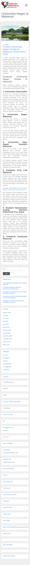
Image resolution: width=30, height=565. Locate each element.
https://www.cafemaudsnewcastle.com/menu (15, 527)
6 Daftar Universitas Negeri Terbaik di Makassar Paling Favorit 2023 (14, 50)
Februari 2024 (7, 330)
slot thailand (6, 450)
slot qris (5, 430)
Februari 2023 (7, 341)
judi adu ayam (7, 533)
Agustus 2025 (7, 312)
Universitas (6, 44)
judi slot (5, 475)
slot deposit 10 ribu (8, 427)
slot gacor (5, 376)
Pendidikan (6, 358)
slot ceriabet (6, 520)
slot (4, 421)
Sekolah (5, 361)
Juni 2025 (6, 318)
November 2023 (7, 339)
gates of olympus (7, 443)
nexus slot (6, 437)
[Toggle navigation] (26, 5)
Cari (4, 269)
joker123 (5, 388)
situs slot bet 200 (8, 481)
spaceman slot (7, 459)
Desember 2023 (7, 336)
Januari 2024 (6, 333)
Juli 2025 (5, 315)
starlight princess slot (9, 462)
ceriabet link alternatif (9, 556)
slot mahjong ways (8, 382)
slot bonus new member (9, 494)
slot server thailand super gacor (12, 401)
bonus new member (8, 468)
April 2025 (6, 324)
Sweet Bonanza (7, 364)
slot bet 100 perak (8, 414)
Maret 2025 (6, 327)
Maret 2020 (6, 344)
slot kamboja (6, 408)
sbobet (5, 395)
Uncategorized (7, 366)
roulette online (7, 514)
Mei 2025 (5, 321)
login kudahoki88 (7, 544)
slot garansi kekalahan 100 (10, 452)
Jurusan (5, 355)
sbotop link (6, 501)
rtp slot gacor (6, 488)
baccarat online (7, 507)
